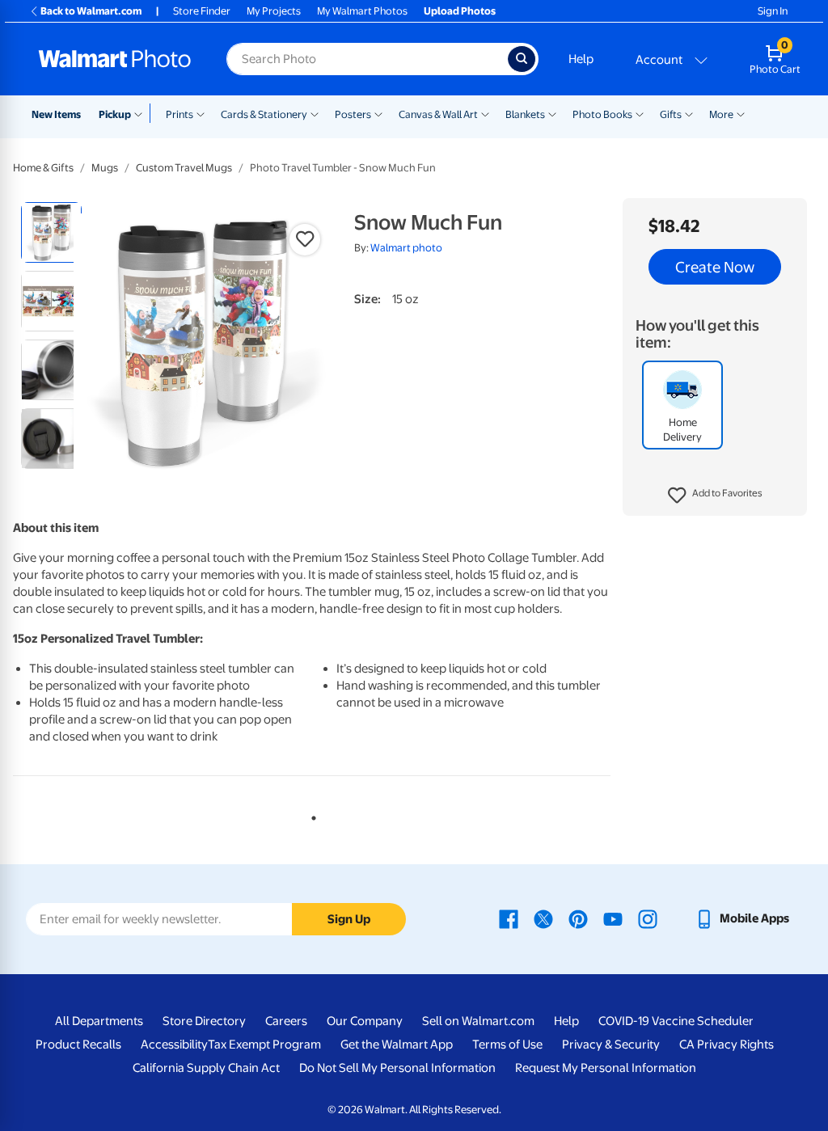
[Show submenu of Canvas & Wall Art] (485, 113)
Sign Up (348, 919)
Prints (179, 114)
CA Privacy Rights (726, 1044)
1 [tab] (310, 815)
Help (581, 59)
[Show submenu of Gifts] (689, 113)
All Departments (99, 1021)
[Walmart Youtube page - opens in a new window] (613, 918)
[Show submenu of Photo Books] (639, 113)
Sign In (773, 11)
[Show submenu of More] (741, 113)
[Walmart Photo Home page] (114, 59)
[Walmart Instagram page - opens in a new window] (647, 918)
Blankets (525, 114)
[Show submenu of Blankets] (552, 113)
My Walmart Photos (362, 11)
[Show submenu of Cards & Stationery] (314, 113)
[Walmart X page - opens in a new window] (543, 918)
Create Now (714, 267)
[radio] (51, 232)
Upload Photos (460, 11)
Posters (353, 114)
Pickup (115, 114)
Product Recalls (78, 1044)
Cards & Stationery (264, 114)
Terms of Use (507, 1044)
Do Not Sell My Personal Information (397, 1068)
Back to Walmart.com (91, 11)
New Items (56, 114)
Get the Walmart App (396, 1044)
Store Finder (201, 11)
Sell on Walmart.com (478, 1021)
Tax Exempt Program (264, 1044)
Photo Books (602, 114)
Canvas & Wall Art (438, 114)
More (721, 114)
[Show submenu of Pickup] (141, 113)
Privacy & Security (611, 1044)
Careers (286, 1021)
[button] (715, 495)
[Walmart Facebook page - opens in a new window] (508, 918)
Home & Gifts (43, 168)
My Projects (274, 11)
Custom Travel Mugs (184, 168)
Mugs (104, 168)
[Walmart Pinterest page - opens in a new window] (578, 918)
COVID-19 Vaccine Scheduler (676, 1021)
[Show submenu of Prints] (200, 113)
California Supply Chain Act (206, 1068)
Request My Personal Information (605, 1068)
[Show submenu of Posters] (378, 113)
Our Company (365, 1021)
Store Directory (204, 1021)
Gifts (671, 114)
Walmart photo (406, 248)
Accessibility (174, 1044)
